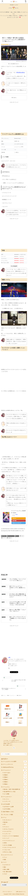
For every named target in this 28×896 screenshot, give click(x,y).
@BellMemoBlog (20, 72)
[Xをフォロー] (9, 668)
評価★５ (9, 537)
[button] (25, 754)
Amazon (14, 518)
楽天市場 (14, 520)
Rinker (17, 514)
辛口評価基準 (14, 266)
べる (9, 657)
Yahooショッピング (17, 522)
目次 (13, 97)
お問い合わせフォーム (20, 891)
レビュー (4, 537)
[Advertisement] (14, 117)
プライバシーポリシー (7, 891)
